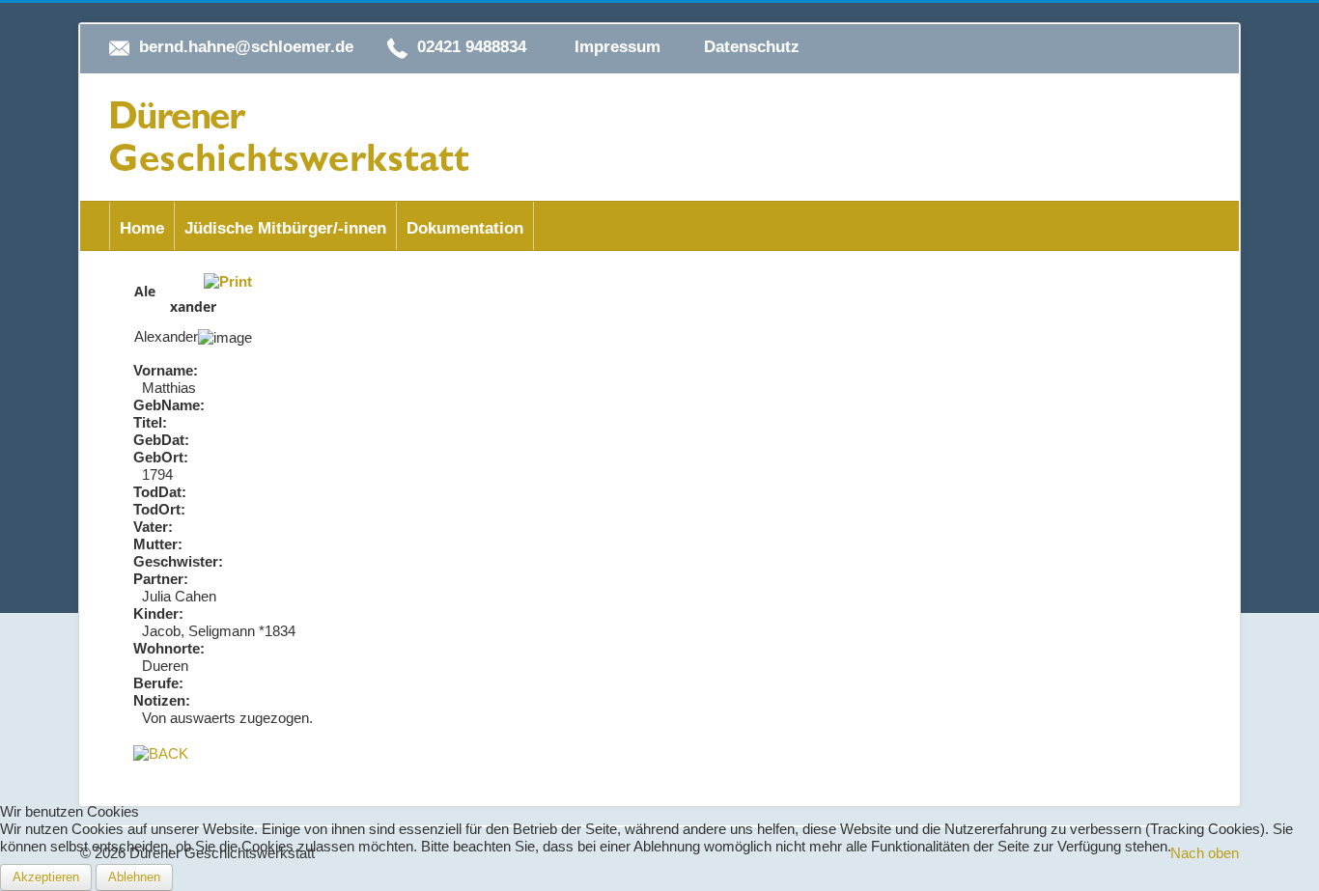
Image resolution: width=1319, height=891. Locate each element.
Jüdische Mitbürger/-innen (285, 228)
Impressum (617, 47)
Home (142, 228)
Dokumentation (465, 228)
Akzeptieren (46, 877)
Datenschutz (752, 47)
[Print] (228, 280)
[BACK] (160, 752)
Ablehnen (134, 877)
